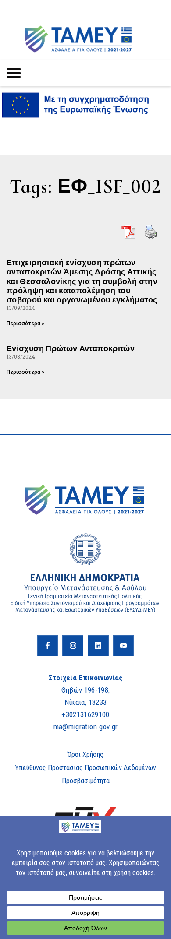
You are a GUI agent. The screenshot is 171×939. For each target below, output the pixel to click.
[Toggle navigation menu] (14, 73)
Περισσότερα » (25, 323)
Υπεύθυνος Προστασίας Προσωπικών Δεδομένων (85, 767)
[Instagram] (72, 645)
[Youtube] (123, 645)
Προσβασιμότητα (86, 781)
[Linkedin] (98, 645)
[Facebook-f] (47, 645)
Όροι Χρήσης (85, 754)
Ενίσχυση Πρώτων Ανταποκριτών (71, 348)
